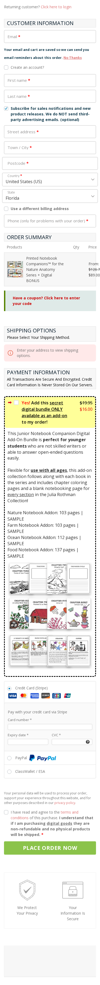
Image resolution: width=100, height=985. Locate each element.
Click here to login (56, 6)
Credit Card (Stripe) (31, 687)
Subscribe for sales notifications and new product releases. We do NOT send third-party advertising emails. (51, 114)
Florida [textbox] (12, 198)
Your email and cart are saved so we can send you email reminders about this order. (46, 53)
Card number (20, 719)
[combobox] (50, 179)
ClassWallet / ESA (30, 771)
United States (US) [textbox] (24, 181)
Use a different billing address (40, 208)
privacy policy (64, 803)
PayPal (21, 757)
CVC (56, 735)
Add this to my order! (44, 412)
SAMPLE (15, 519)
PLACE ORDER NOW (50, 847)
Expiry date (18, 735)
